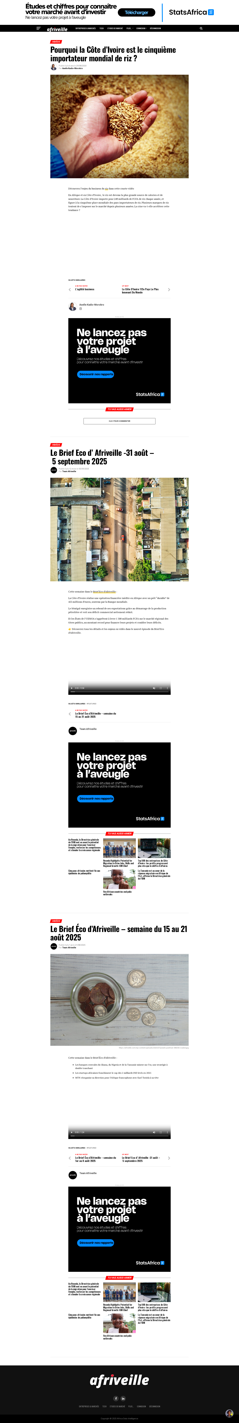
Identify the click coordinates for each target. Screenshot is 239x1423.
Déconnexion (155, 28)
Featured (92, 704)
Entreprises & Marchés (86, 28)
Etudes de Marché (115, 28)
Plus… (129, 28)
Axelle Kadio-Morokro (72, 68)
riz (106, 188)
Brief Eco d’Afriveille (104, 591)
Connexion (140, 28)
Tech (101, 28)
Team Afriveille (69, 471)
